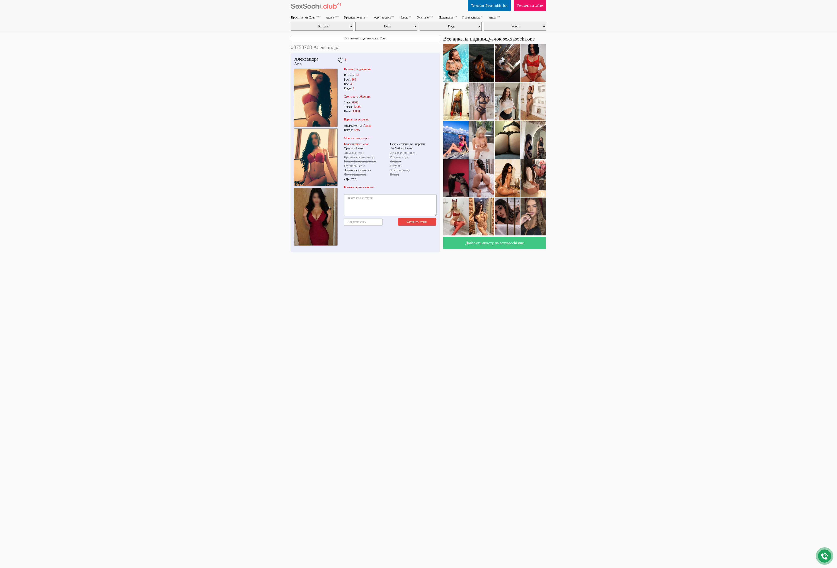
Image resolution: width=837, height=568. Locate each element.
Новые (406, 17)
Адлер (332, 17)
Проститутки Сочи (305, 17)
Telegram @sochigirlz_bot (489, 5)
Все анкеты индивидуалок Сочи (365, 38)
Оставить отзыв (417, 221)
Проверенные (472, 17)
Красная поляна (356, 17)
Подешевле (448, 17)
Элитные (425, 17)
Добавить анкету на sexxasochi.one (494, 243)
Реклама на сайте (530, 5)
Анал (494, 17)
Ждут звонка (384, 17)
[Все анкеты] (316, 5)
